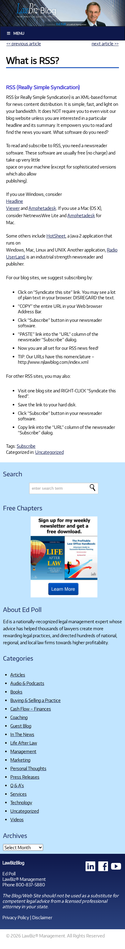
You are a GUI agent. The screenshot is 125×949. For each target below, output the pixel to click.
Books (16, 691)
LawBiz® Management (24, 879)
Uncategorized (49, 452)
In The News (22, 734)
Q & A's (17, 785)
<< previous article (23, 43)
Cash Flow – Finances (30, 708)
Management (23, 751)
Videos (17, 819)
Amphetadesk (42, 208)
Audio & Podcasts (27, 683)
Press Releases (24, 777)
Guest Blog (20, 725)
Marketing (20, 760)
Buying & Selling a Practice (35, 700)
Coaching (19, 717)
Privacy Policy (15, 917)
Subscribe (26, 446)
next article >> (105, 43)
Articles (17, 674)
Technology (21, 802)
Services (18, 794)
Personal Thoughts (28, 768)
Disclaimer (42, 917)
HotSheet (56, 235)
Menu (18, 33)
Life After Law (23, 743)
